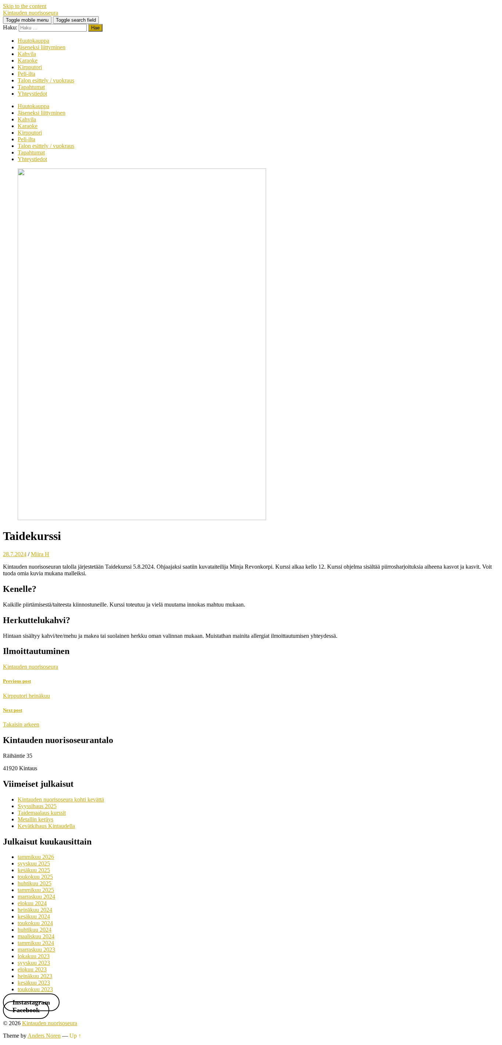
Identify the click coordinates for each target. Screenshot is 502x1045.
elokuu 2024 (32, 903)
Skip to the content (24, 6)
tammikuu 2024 (36, 943)
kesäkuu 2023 (34, 983)
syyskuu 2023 (34, 963)
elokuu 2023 (32, 969)
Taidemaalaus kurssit (42, 813)
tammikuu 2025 (36, 890)
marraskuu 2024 (36, 896)
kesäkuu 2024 (34, 916)
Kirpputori (30, 67)
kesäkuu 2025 (34, 870)
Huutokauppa (33, 41)
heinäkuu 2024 (35, 910)
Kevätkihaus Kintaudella (46, 826)
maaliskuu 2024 (36, 936)
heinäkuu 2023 (35, 976)
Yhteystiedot (32, 93)
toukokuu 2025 (35, 877)
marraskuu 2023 (36, 949)
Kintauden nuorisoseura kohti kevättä (61, 799)
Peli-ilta (26, 74)
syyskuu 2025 (34, 863)
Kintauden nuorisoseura (30, 13)
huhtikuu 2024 (34, 930)
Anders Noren (44, 1035)
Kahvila (27, 54)
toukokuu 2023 (35, 989)
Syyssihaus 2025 (37, 806)
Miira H (40, 554)
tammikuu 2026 (36, 857)
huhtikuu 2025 (34, 883)
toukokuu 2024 (35, 923)
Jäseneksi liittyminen (41, 47)
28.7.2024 (14, 554)
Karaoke (27, 60)
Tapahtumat (31, 87)
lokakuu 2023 (34, 956)
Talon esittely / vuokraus (46, 80)
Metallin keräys (35, 819)
